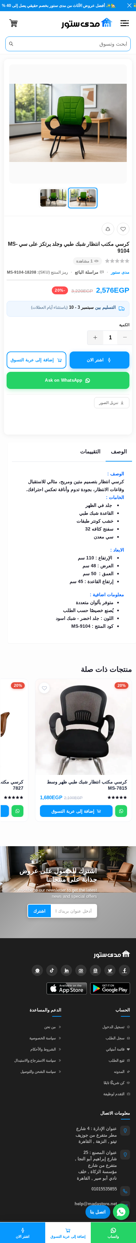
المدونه (119, 1072)
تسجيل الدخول (113, 1027)
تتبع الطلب (116, 1060)
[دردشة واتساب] (121, 1212)
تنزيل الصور (108, 402)
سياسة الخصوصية (42, 1038)
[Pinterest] (37, 970)
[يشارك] (108, 229)
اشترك (39, 911)
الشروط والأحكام (43, 1049)
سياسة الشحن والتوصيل (38, 1072)
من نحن (50, 1027)
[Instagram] (95, 970)
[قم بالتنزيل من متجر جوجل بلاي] (110, 988)
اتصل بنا (98, 1211)
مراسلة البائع (86, 272)
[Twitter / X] (110, 970)
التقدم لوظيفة (113, 1094)
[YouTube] (80, 970)
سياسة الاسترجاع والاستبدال (35, 1060)
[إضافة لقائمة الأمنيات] (123, 229)
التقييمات (90, 451)
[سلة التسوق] (13, 23)
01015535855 (104, 1188)
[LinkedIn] (66, 970)
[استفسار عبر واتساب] (121, 811)
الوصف (119, 451)
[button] (124, 23)
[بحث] (11, 44)
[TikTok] (51, 970)
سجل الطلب (115, 1038)
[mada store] (68, 954)
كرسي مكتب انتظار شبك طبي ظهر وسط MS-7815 (87, 785)
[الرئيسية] (84, 23)
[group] (68, 137)
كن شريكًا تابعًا (114, 1083)
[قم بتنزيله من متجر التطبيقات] (66, 988)
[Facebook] (124, 970)
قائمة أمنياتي (115, 1049)
